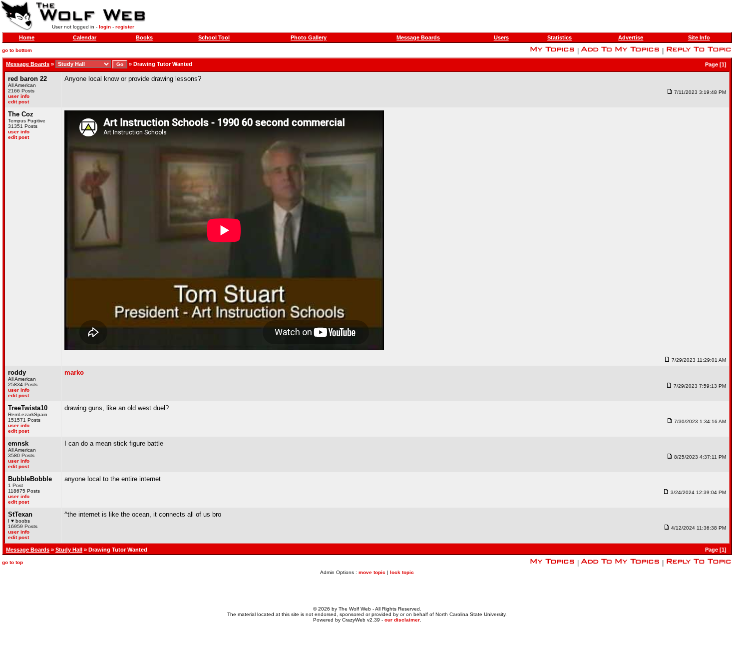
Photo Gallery (309, 37)
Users (501, 37)
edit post (18, 101)
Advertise (630, 37)
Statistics (559, 37)
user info (18, 96)
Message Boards (418, 37)
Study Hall (68, 550)
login (105, 26)
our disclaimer (402, 620)
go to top (12, 562)
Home (26, 37)
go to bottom (17, 50)
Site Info (699, 37)
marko (74, 372)
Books (144, 37)
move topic (372, 572)
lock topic (402, 572)
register (124, 26)
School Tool (214, 37)
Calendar (84, 37)
